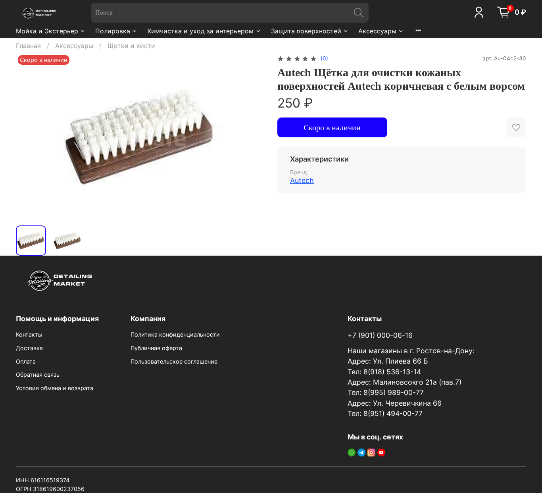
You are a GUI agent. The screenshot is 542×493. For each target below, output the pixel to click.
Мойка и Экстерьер (47, 31)
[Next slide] (251, 136)
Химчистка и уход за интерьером (200, 31)
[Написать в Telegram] (361, 451)
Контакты (29, 334)
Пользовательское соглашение (174, 361)
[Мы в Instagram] (371, 451)
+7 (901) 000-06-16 (380, 335)
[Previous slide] (28, 136)
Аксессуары (377, 31)
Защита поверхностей (306, 31)
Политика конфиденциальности (175, 334)
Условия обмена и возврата (54, 388)
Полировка (112, 31)
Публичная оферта (156, 348)
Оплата (26, 361)
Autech (302, 180)
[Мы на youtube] (381, 451)
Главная (28, 46)
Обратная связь (38, 374)
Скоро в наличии (332, 127)
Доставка (29, 348)
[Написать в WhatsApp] (352, 451)
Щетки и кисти (131, 46)
